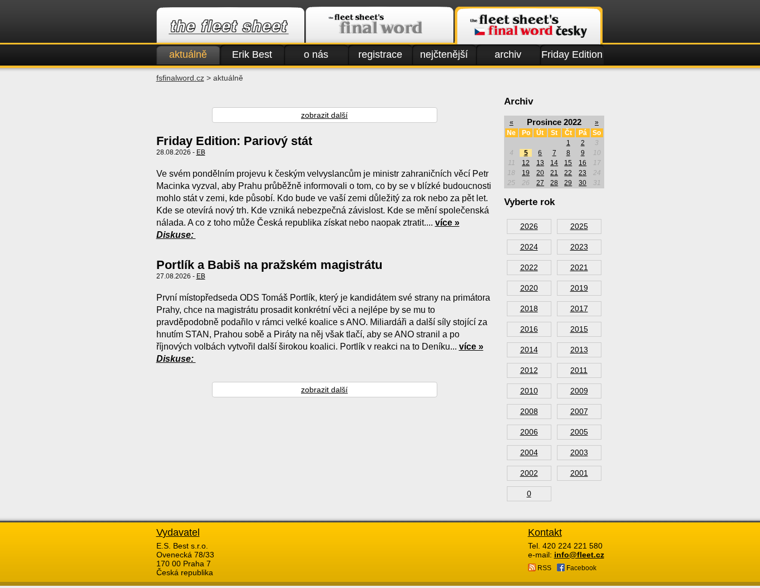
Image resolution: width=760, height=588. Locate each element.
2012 (529, 370)
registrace (380, 54)
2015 (579, 329)
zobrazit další (324, 115)
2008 (529, 411)
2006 (529, 431)
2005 (579, 431)
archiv (508, 54)
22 (568, 173)
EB (200, 152)
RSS (543, 568)
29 (568, 183)
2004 (529, 452)
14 (554, 163)
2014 (529, 349)
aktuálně (188, 54)
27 (540, 183)
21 (554, 173)
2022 (529, 267)
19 (526, 173)
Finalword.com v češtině (529, 25)
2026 (529, 226)
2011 (579, 370)
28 (554, 183)
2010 (529, 390)
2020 (529, 287)
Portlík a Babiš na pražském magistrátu (269, 265)
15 (568, 163)
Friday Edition (572, 54)
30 (582, 183)
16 (582, 163)
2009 (579, 390)
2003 (579, 452)
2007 (579, 411)
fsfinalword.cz (180, 77)
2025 (579, 226)
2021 (579, 267)
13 (540, 163)
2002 (529, 473)
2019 (579, 287)
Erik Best (252, 54)
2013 (579, 349)
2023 (579, 246)
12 (526, 163)
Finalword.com (379, 25)
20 (540, 173)
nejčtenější (444, 54)
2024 (529, 246)
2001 (579, 473)
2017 (579, 308)
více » (447, 222)
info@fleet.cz (579, 554)
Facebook (580, 568)
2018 (529, 308)
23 (582, 173)
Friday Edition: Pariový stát (234, 141)
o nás (316, 54)
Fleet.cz (230, 25)
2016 (529, 329)
